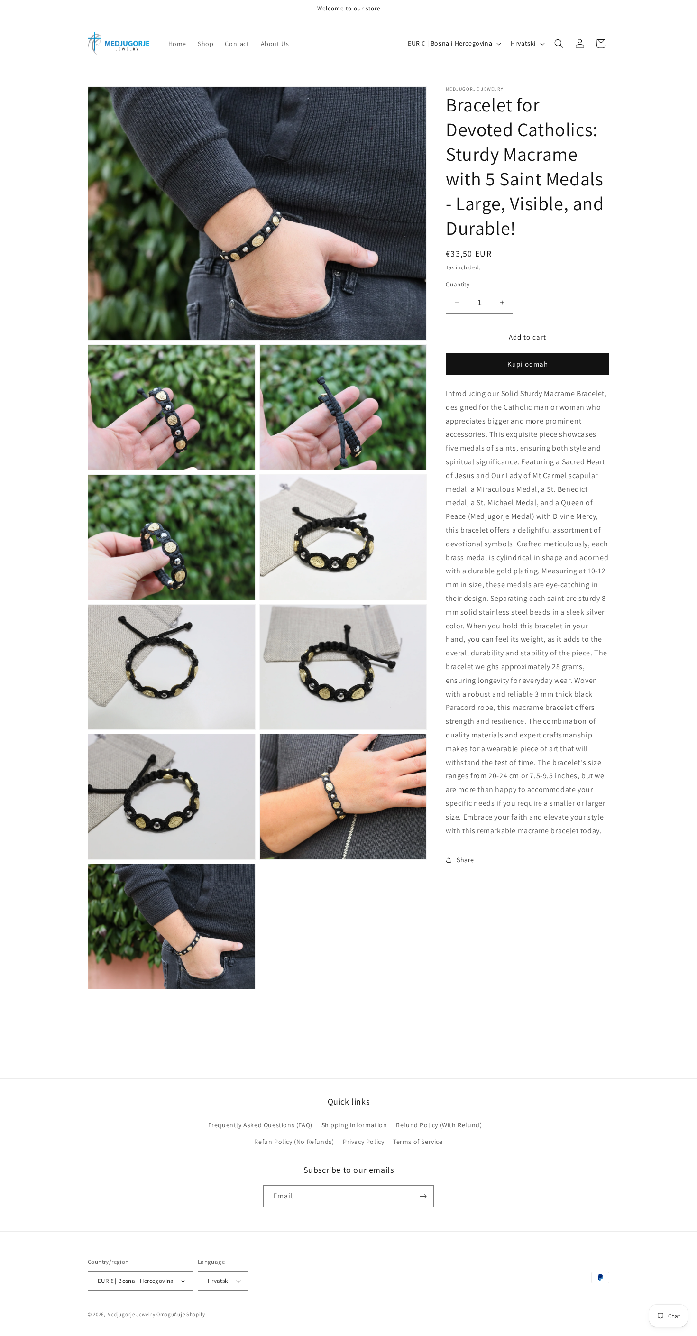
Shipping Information (354, 1125)
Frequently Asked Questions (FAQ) (260, 1125)
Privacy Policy (363, 1141)
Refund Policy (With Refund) (439, 1125)
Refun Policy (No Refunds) (294, 1141)
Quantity (457, 284)
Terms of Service (418, 1141)
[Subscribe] (423, 1196)
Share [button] (465, 859)
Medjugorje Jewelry (131, 1314)
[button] (559, 43)
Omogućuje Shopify (180, 1314)
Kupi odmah (527, 363)
